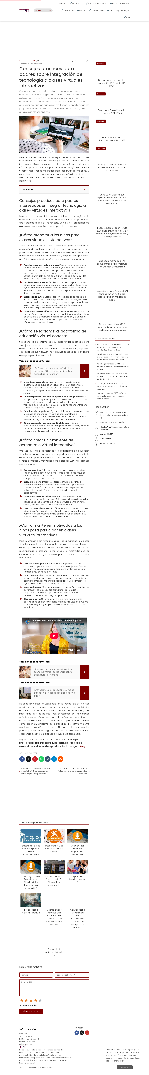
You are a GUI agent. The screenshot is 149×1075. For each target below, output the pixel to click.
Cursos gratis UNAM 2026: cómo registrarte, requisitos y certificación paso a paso (112, 386)
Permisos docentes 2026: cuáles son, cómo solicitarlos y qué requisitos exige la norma (112, 396)
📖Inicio (62, 3)
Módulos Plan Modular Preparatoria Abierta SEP (114, 428)
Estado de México (107, 443)
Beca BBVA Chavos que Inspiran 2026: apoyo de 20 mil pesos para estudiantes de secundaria (113, 347)
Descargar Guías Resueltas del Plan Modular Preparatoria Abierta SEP (114, 415)
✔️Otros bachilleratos (120, 3)
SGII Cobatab (105, 438)
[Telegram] (54, 759)
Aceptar (124, 1067)
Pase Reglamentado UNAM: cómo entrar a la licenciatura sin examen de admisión (113, 367)
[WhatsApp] (41, 759)
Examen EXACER (106, 434)
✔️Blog (126, 17)
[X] (28, 759)
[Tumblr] (48, 759)
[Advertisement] (74, 40)
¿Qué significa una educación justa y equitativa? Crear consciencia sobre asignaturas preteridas (36, 771)
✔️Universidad (67, 10)
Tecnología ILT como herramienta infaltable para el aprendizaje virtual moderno (72, 771)
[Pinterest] (35, 759)
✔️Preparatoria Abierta (96, 3)
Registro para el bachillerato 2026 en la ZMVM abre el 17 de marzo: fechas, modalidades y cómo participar (112, 357)
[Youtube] (87, 1032)
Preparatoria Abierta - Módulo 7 (113, 422)
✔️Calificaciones (96, 10)
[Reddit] (60, 759)
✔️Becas (81, 10)
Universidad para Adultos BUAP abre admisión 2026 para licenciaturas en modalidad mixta (112, 376)
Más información (117, 1061)
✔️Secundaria (75, 3)
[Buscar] (50, 10)
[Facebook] (22, 759)
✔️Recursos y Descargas (118, 10)
